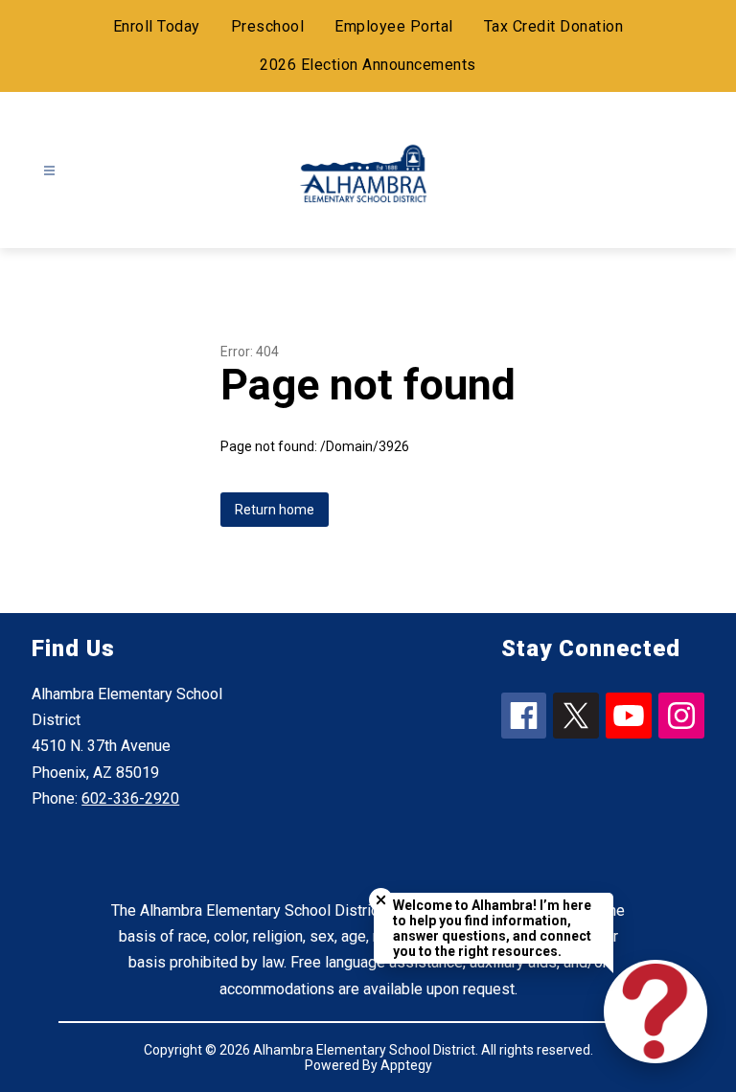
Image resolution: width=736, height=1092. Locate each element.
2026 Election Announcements (368, 65)
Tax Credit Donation (554, 26)
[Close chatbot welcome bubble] (381, 900)
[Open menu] (49, 171)
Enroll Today (156, 26)
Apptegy (406, 1065)
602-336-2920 (130, 798)
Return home (274, 509)
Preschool (268, 26)
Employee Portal (393, 26)
